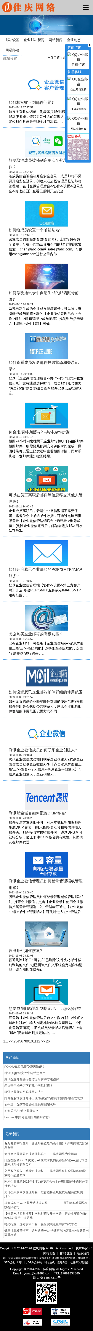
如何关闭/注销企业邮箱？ (21, 1111)
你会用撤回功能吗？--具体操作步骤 (39, 432)
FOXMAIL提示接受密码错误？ (24, 1066)
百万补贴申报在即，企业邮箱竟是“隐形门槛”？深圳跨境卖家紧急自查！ (46, 1145)
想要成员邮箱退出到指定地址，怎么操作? (45, 1008)
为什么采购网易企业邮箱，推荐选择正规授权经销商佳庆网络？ (43, 1194)
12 (38, 1041)
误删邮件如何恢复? (25, 950)
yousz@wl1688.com (38, 1273)
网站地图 (49, 1253)
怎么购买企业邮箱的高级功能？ (36, 634)
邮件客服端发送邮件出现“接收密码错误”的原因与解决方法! (43, 1098)
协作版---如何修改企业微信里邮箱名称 (30, 1104)
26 (48, 1041)
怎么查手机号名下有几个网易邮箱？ (28, 1085)
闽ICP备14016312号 (47, 1277)
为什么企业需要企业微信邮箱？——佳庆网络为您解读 (40, 1154)
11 (34, 1041)
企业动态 (74, 40)
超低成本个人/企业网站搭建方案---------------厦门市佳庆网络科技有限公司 (46, 1205)
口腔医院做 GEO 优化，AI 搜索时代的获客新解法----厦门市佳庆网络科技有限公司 (45, 1162)
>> (43, 1041)
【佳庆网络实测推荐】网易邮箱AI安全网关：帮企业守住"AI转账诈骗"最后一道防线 (45, 1216)
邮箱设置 (12, 40)
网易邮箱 (12, 50)
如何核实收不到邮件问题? (31, 102)
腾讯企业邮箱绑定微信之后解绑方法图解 (31, 1079)
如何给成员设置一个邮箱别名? (35, 230)
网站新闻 (56, 40)
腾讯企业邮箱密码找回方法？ (24, 1092)
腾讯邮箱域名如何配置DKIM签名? (38, 813)
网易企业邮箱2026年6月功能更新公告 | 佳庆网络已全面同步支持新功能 (46, 1184)
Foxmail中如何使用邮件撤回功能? (27, 1117)
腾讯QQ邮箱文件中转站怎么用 (24, 1073)
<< (11, 1041)
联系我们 (83, 1253)
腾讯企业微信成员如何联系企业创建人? (43, 750)
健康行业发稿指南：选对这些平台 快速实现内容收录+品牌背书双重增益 (46, 1233)
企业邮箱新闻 (34, 40)
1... (5, 1041)
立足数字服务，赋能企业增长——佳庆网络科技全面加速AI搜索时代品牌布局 (45, 1173)
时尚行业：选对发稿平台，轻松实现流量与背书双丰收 (40, 1224)
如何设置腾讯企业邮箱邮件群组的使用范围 (46, 692)
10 (31, 1041)
